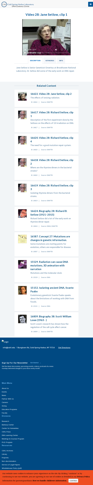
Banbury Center (8, 425)
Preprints (5, 458)
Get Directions (64, 348)
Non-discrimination (9, 461)
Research (5, 421)
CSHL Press (6, 432)
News (4, 395)
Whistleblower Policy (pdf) (12, 468)
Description (35, 60)
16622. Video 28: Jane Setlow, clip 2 (51, 93)
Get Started (34, 363)
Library (4, 454)
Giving (4, 406)
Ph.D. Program (7, 442)
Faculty (4, 413)
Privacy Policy (83, 476)
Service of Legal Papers (11, 465)
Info (61, 60)
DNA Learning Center (10, 435)
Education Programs (9, 409)
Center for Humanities (10, 428)
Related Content (46, 85)
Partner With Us (8, 399)
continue (73, 481)
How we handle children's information (49, 480)
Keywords (50, 60)
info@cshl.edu (9, 348)
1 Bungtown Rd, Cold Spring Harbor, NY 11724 (36, 348)
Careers (5, 402)
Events (4, 392)
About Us (5, 388)
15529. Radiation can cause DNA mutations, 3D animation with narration (49, 265)
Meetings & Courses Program (13, 439)
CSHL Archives (7, 451)
